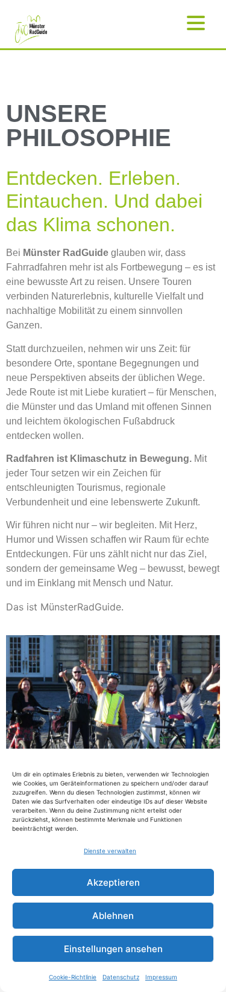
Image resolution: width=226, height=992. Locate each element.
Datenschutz (120, 977)
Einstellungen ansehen (113, 949)
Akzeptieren (113, 882)
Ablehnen (113, 915)
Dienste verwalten (110, 850)
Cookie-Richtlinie (72, 977)
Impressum (161, 977)
